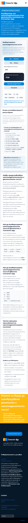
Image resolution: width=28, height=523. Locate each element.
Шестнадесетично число (11, 66)
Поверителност (6, 461)
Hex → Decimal (14, 59)
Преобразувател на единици (10, 505)
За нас (3, 501)
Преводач (4, 507)
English (4, 516)
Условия (3, 459)
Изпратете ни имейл (8, 500)
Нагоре (22, 520)
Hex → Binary (14, 63)
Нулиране (14, 87)
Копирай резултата (14, 84)
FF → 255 (16, 94)
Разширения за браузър (8, 509)
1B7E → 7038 (8, 94)
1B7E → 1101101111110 (9, 97)
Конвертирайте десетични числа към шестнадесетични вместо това (14, 102)
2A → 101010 (20, 97)
